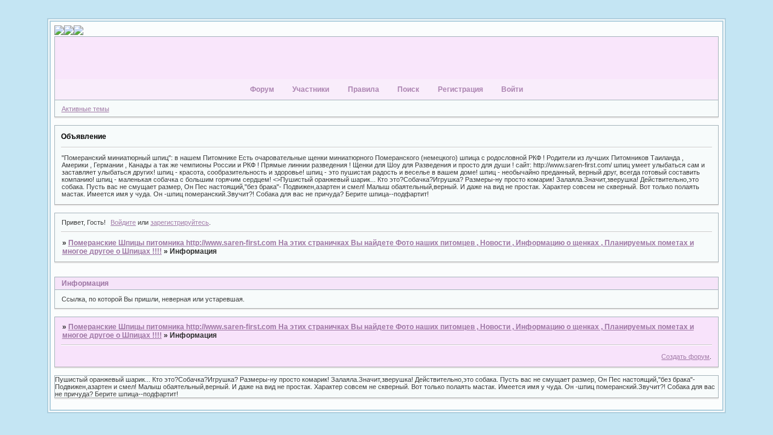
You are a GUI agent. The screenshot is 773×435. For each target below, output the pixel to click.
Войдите (123, 222)
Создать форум (685, 356)
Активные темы (85, 108)
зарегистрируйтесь (179, 222)
